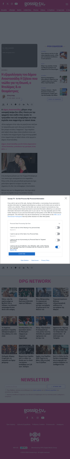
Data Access (35, 260)
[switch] (57, 227)
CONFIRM (22, 254)
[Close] (66, 199)
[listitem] (35, 223)
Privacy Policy (45, 260)
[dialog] (35, 229)
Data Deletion (25, 260)
